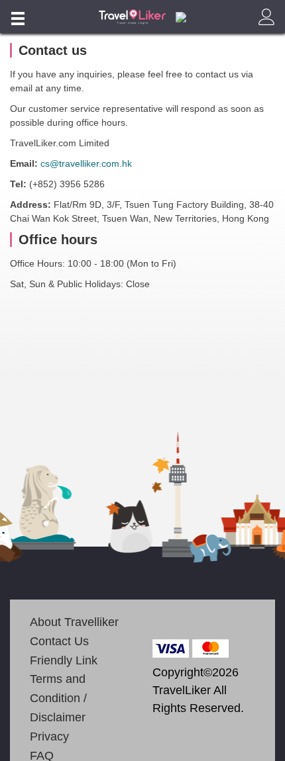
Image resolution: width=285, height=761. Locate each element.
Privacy (49, 736)
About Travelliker (74, 622)
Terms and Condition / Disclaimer (58, 698)
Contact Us (59, 641)
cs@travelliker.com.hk (86, 163)
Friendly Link (63, 660)
